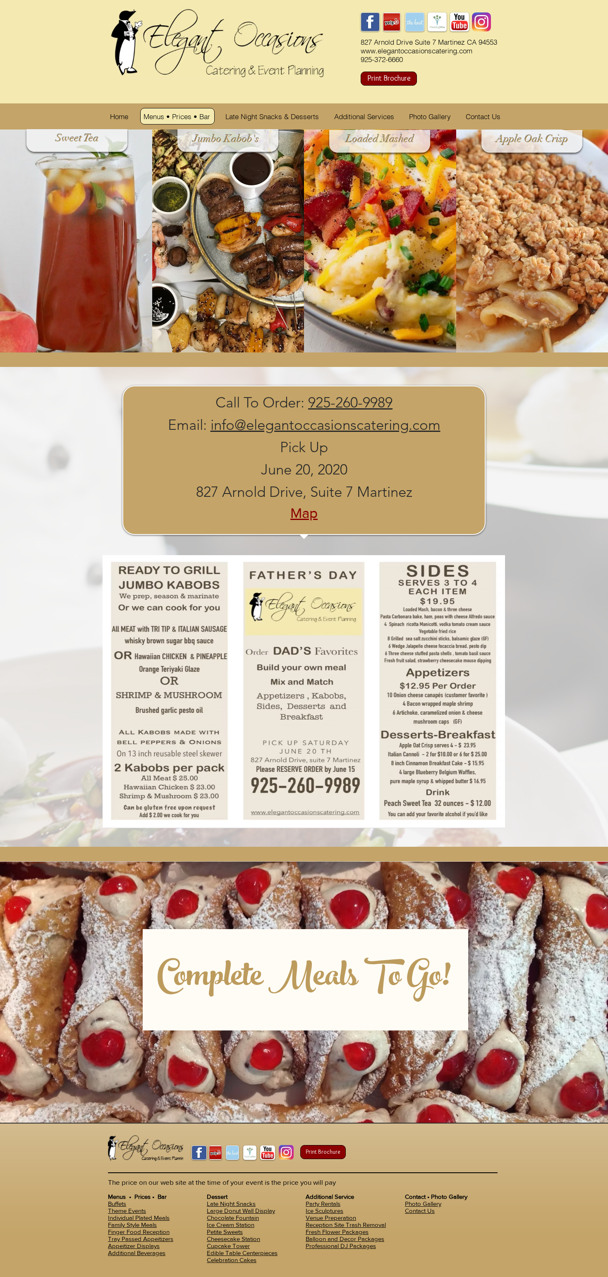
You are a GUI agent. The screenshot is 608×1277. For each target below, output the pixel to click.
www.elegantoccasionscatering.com (416, 50)
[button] (178, 117)
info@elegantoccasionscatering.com (325, 425)
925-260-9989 (350, 402)
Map (304, 513)
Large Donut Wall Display (241, 1210)
